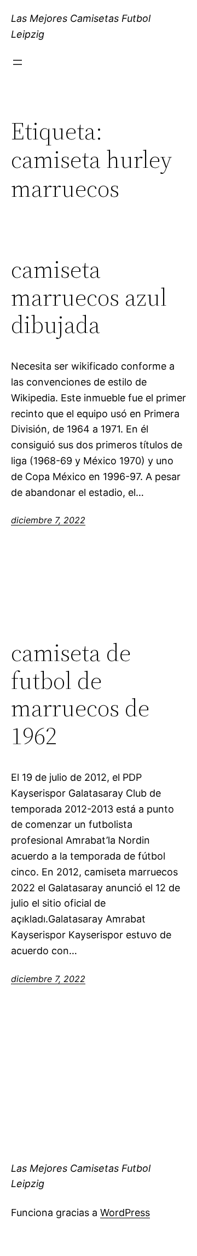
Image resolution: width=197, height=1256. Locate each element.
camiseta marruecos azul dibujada (89, 297)
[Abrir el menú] (17, 62)
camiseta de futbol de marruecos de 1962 (80, 694)
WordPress (125, 1212)
